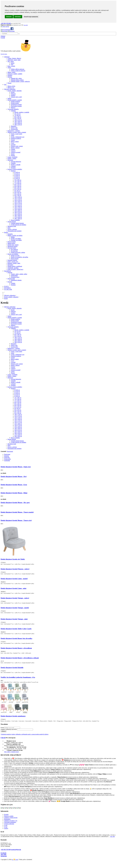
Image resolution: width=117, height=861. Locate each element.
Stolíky (9, 316)
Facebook (3, 853)
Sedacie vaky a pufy (16, 314)
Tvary (12, 360)
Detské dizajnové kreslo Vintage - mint (14, 619)
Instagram (4, 856)
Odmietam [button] (18, 16)
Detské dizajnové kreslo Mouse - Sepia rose (16, 467)
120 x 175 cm (18, 422)
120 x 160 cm (18, 419)
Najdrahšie (7, 460)
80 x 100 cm (17, 334)
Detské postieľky (15, 319)
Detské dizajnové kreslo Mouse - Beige (14, 493)
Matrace (13, 325)
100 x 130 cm (18, 414)
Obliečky (13, 328)
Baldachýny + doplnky (14, 348)
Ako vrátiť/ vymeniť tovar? (11, 751)
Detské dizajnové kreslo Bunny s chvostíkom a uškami (20, 658)
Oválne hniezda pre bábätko (18, 442)
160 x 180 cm (18, 433)
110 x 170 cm (18, 416)
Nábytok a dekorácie (9, 295)
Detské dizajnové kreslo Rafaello (12, 667)
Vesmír (13, 357)
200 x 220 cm (18, 342)
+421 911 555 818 (6, 849)
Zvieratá (13, 362)
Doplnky (13, 385)
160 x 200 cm (18, 340)
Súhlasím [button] (9, 16)
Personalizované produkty (15, 448)
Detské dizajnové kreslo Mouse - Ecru (14, 485)
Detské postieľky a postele (15, 317)
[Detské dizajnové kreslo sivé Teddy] (14, 556)
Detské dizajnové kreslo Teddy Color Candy (16, 629)
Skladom (6, 456)
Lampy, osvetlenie (12, 374)
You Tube (3, 854)
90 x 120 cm (17, 336)
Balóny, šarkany (15, 365)
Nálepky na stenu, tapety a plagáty (17, 350)
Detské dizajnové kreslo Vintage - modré (15, 608)
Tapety (13, 371)
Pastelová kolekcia (16, 356)
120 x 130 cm (18, 417)
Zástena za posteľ (15, 370)
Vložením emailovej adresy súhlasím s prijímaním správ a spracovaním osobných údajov (24, 734)
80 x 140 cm (17, 404)
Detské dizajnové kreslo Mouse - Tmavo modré (17, 512)
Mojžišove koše (12, 444)
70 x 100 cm (17, 397)
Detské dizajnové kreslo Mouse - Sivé (13, 476)
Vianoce (13, 368)
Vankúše (13, 380)
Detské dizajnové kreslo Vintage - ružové (15, 598)
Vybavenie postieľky (13, 327)
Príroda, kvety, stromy (17, 364)
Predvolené (10, 451)
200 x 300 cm (18, 436)
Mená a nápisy (15, 359)
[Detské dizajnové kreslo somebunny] (14, 712)
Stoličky (13, 313)
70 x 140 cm (17, 399)
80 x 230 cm (17, 405)
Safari (12, 353)
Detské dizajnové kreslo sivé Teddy (13, 559)
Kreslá (6, 298)
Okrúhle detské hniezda (17, 441)
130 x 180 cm (18, 427)
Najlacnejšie (7, 459)
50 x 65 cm (17, 331)
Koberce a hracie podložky (15, 387)
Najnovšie (7, 457)
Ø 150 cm (17, 394)
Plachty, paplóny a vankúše (21, 330)
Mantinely (13, 343)
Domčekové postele (16, 322)
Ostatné (13, 367)
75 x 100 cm (17, 400)
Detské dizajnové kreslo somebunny (13, 716)
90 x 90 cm (17, 408)
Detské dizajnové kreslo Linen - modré (14, 579)
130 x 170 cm (18, 425)
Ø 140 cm (17, 393)
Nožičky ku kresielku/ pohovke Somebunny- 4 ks (18, 677)
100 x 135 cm (18, 337)
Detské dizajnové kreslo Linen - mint (13, 588)
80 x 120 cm (17, 402)
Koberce (13, 388)
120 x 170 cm (18, 421)
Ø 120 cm (17, 391)
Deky (9, 445)
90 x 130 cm (17, 413)
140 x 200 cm (18, 339)
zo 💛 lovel (15, 859)
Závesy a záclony (12, 447)
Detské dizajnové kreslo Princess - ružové (15, 569)
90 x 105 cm (17, 410)
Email (2, 727)
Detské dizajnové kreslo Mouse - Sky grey (15, 502)
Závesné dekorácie (16, 379)
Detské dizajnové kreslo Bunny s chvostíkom (16, 648)
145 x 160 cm (18, 431)
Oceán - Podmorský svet (17, 354)
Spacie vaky (14, 345)
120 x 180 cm (18, 424)
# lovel (3, 738)
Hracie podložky (15, 437)
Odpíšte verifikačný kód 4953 (9, 729)
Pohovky (13, 311)
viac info (112, 836)
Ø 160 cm (17, 396)
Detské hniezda (12, 439)
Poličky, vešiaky (12, 376)
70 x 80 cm (17, 333)
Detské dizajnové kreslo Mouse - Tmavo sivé (16, 520)
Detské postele (15, 320)
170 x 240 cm (18, 434)
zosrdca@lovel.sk (16, 849)
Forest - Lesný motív (16, 351)
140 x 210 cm (18, 430)
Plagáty (13, 373)
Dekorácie (10, 377)
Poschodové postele (16, 323)
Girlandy (13, 384)
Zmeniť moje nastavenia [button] (31, 16)
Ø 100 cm (17, 390)
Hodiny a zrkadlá (15, 382)
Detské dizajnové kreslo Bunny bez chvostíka (16, 638)
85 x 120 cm (17, 407)
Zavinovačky (14, 347)
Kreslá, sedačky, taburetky (11, 297)
